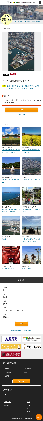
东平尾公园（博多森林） (9, 152)
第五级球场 (11, 150)
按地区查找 (8, 372)
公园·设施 (20, 86)
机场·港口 (18, 88)
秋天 (38, 209)
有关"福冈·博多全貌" (15, 330)
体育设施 (4, 150)
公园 (15, 150)
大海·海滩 (10, 88)
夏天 (17, 179)
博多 (25, 86)
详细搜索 (21, 381)
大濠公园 (25, 179)
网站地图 (6, 405)
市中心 (30, 179)
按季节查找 (27, 368)
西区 (31, 152)
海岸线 (15, 209)
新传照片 (7, 368)
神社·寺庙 (28, 209)
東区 (34, 241)
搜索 (21, 323)
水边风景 (37, 86)
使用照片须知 (21, 114)
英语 (28, 405)
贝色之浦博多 (11, 86)
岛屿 (23, 150)
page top (39, 417)
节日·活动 (34, 209)
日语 (28, 402)
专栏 (6, 394)
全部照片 (7, 376)
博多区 (31, 88)
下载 (21, 110)
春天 (7, 310)
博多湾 (30, 86)
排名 (25, 372)
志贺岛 (30, 239)
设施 (23, 268)
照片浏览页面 (21, 21)
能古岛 (27, 152)
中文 (28, 408)
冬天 (23, 310)
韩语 (28, 411)
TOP (15, 21)
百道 (39, 179)
